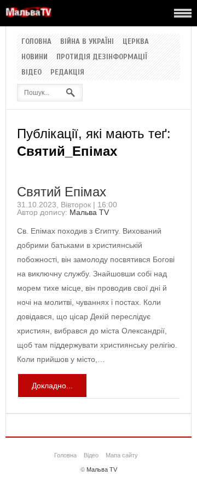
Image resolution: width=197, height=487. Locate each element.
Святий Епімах (61, 191)
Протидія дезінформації (101, 57)
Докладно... (52, 385)
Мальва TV (89, 212)
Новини (34, 57)
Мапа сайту (122, 455)
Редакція (67, 72)
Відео (31, 72)
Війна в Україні (87, 41)
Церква (136, 41)
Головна (36, 41)
